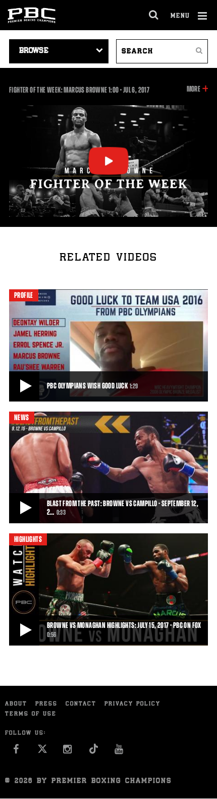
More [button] (193, 89)
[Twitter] (42, 751)
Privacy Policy (132, 704)
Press (46, 704)
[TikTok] (93, 751)
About (16, 704)
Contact (81, 704)
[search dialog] (154, 15)
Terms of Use (31, 714)
